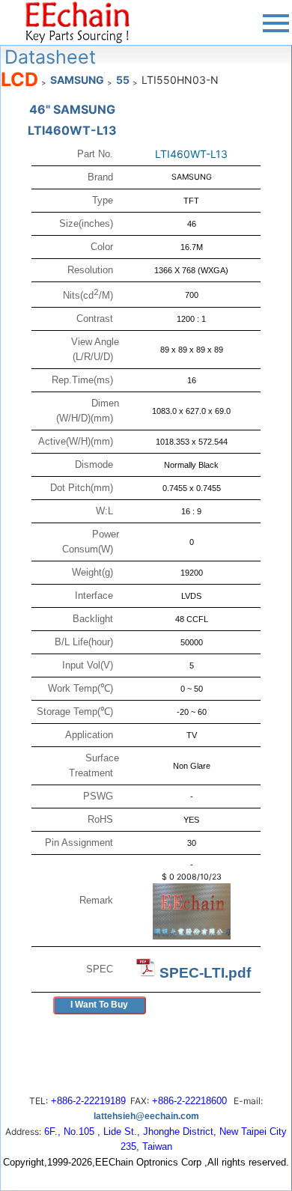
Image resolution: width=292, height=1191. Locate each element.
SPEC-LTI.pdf (205, 973)
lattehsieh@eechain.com (146, 1116)
